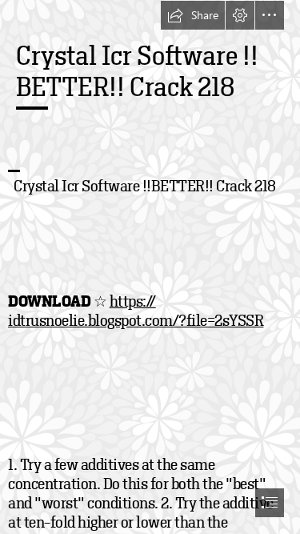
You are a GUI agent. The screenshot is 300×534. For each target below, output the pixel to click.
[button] (193, 15)
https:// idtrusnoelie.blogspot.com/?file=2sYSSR (135, 311)
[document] (150, 267)
